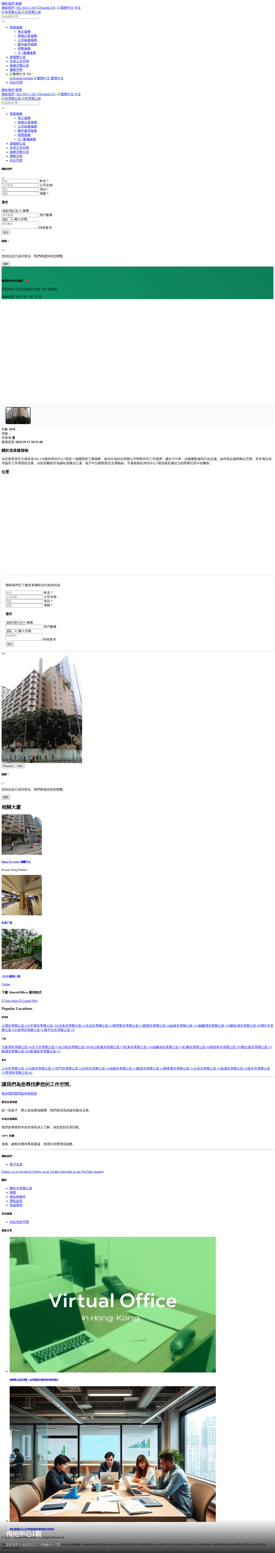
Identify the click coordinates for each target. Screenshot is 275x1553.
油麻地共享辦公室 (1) (168, 1047)
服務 (26, 210)
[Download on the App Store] (10, 1001)
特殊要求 (45, 227)
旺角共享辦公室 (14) (138, 1047)
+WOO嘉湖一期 (11, 976)
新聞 (18, 3)
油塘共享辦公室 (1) (123, 1068)
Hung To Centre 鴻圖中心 (16, 861)
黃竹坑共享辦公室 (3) (59, 1030)
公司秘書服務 (27, 40)
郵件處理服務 (27, 44)
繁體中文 (57, 78)
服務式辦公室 (19, 65)
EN (53, 7)
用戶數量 (46, 215)
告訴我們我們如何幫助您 (19, 1093)
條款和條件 (18, 1196)
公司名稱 (46, 185)
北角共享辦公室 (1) (72, 1025)
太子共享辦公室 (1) (45, 1047)
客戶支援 (16, 1164)
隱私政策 (16, 1201)
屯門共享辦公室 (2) (69, 1068)
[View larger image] (18, 415)
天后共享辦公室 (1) (99, 1025)
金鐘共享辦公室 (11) (184, 1025)
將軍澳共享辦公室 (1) (178, 1068)
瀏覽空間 (16, 69)
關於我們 (8, 3)
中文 (77, 7)
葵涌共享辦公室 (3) (234, 1068)
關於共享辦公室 (21, 1188)
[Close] (3, 178)
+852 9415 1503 (25, 7)
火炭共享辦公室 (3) (207, 1068)
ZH (28, 74)
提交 (5, 232)
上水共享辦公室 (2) (15, 1068)
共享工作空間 (19, 61)
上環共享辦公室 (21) (16, 1025)
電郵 (44, 193)
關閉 (5, 264)
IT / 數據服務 (27, 53)
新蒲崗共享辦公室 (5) (45, 1051)
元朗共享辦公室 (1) (42, 1068)
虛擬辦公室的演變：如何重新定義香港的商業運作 (34, 1379)
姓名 (44, 181)
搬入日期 (20, 219)
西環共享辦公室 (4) (156, 1025)
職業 (13, 1192)
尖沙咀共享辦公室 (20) (75, 1047)
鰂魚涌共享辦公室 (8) (245, 1025)
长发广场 (7, 922)
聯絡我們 (8, 7)
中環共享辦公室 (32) (44, 1025)
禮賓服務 (24, 48)
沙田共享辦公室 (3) (96, 1068)
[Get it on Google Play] (28, 1001)
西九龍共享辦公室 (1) (257, 1047)
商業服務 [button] (16, 27)
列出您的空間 (19, 1222)
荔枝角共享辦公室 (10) (226, 1047)
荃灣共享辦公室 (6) (18, 1072)
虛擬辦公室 (18, 57)
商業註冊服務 (27, 36)
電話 (44, 189)
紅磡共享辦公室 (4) (196, 1047)
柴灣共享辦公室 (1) (30, 1030)
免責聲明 (16, 1205)
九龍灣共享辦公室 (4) (17, 1047)
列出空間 (16, 82)
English (28, 78)
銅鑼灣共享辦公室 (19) (214, 1025)
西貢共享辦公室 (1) (149, 1068)
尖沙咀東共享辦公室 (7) (107, 1047)
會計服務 (24, 31)
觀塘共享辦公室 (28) (16, 1051)
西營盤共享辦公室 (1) (128, 1025)
